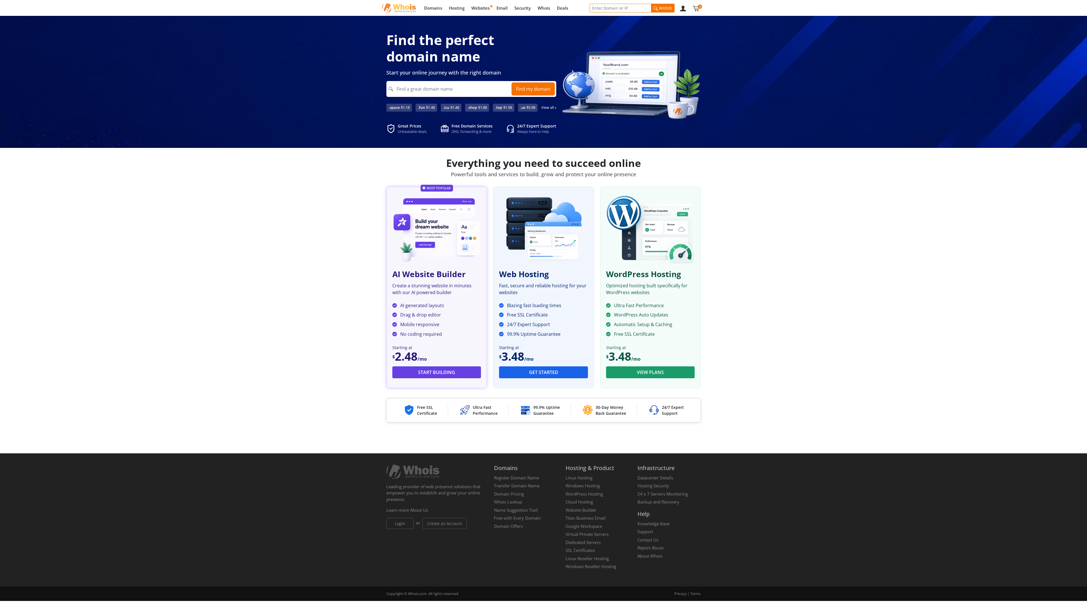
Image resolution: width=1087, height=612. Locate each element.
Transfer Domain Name (517, 485)
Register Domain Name (516, 478)
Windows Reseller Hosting (591, 566)
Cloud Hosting (579, 502)
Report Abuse (650, 548)
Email (502, 8)
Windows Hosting (583, 485)
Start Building (436, 372)
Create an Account (444, 523)
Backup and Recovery (658, 502)
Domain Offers (508, 526)
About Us (419, 510)
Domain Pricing (509, 494)
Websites (480, 8)
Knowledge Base (653, 523)
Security (522, 8)
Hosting (457, 8)
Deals (562, 8)
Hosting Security (653, 485)
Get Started (543, 372)
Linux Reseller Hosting (587, 558)
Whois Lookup (508, 502)
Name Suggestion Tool (516, 510)
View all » (548, 107)
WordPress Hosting (584, 494)
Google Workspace (584, 526)
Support (645, 531)
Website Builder (581, 510)
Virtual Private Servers (587, 534)
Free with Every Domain (517, 518)
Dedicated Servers (583, 542)
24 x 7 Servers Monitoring (662, 494)
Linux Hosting (579, 478)
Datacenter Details (655, 478)
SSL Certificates (580, 550)
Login (400, 523)
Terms (695, 593)
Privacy (680, 593)
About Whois (649, 556)
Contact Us (647, 540)
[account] (683, 8)
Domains (433, 8)
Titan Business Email (585, 518)
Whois (544, 8)
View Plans (650, 372)
